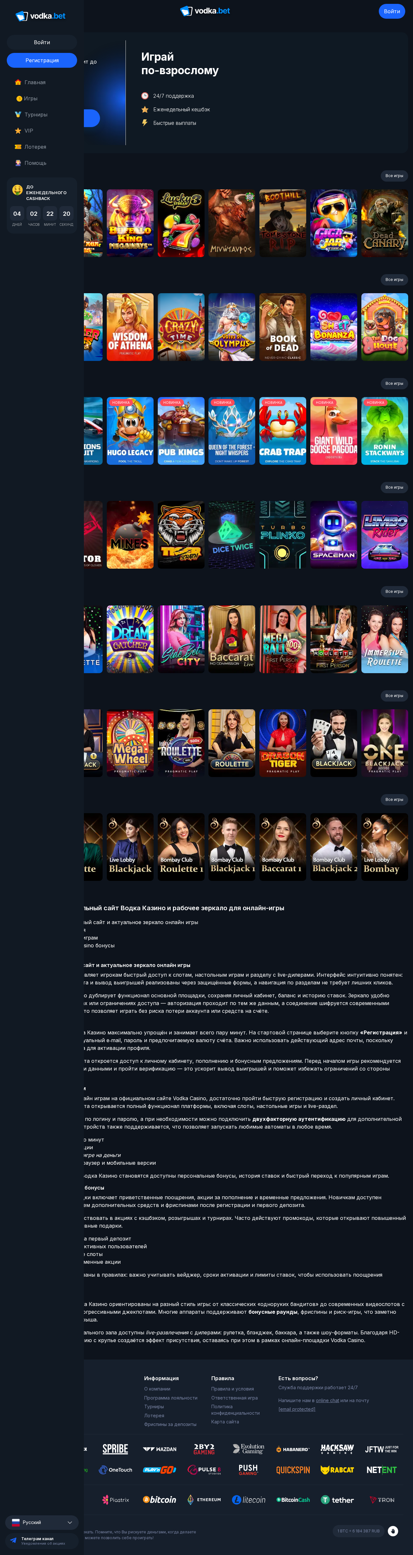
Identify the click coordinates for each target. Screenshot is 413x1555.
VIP (29, 130)
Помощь (35, 163)
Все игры (394, 175)
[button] (42, 1522)
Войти (392, 11)
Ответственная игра (234, 1397)
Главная (35, 82)
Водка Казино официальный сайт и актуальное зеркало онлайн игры (108, 922)
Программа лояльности (170, 1397)
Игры (28, 98)
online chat (327, 1400)
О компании (157, 1388)
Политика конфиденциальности (235, 1410)
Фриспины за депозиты (170, 1424)
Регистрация (42, 60)
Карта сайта (225, 1421)
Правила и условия (232, 1388)
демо (130, 240)
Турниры (36, 114)
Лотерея (35, 147)
